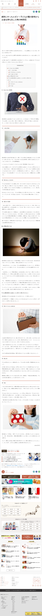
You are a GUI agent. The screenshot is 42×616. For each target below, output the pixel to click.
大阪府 (5, 513)
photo (36, 445)
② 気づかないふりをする (15, 72)
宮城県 (18, 513)
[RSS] (40, 585)
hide (22, 65)
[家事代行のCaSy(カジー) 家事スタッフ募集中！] (33, 613)
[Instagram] (40, 1)
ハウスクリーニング (4, 605)
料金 (2, 600)
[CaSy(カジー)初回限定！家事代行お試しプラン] (21, 481)
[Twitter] (36, 1)
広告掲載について (15, 583)
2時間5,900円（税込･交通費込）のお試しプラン (15, 465)
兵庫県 (11, 513)
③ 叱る (11, 85)
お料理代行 (3, 601)
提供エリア (13, 599)
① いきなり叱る (13, 70)
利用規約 (13, 580)
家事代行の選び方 (14, 611)
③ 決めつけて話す (13, 74)
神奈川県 (11, 509)
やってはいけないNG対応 (13, 68)
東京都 (5, 509)
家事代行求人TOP (35, 599)
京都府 (18, 511)
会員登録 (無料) (34, 596)
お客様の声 (13, 596)
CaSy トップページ (4, 596)
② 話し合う (12, 83)
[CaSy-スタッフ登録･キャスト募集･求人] (10, 537)
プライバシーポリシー (15, 582)
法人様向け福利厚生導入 (25, 596)
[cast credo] (31, 537)
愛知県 (11, 511)
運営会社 (13, 578)
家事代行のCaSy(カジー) (5, 7)
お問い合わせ (14, 585)
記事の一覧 (10, 570)
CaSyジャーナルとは (15, 577)
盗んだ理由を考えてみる (13, 76)
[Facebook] (38, 1)
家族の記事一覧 (17, 7)
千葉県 (18, 509)
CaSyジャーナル (12, 7)
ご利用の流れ (4, 599)
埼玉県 (5, 511)
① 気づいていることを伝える (15, 82)
